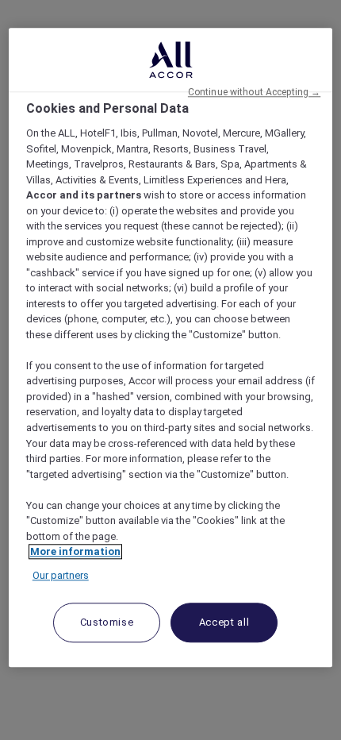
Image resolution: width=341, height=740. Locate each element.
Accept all (224, 622)
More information (75, 551)
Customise (107, 622)
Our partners (61, 575)
